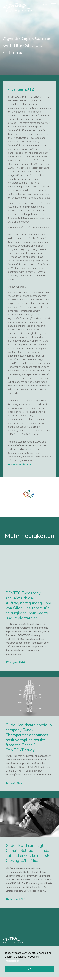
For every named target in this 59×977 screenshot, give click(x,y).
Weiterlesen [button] (13, 961)
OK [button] (29, 969)
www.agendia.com (19, 464)
